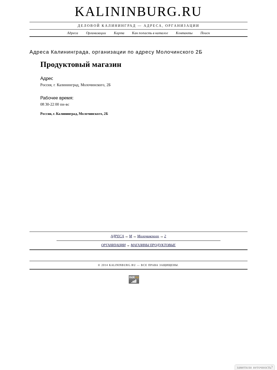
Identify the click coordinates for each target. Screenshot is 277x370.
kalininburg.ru (138, 11)
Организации (96, 33)
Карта (119, 33)
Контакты (184, 33)
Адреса (72, 33)
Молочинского (148, 236)
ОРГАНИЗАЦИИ (113, 245)
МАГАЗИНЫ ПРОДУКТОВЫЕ (153, 245)
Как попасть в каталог (150, 33)
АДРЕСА (117, 236)
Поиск (205, 33)
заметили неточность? (255, 367)
